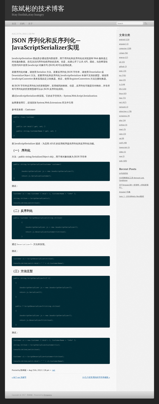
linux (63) (122, 93)
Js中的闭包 (123, 173)
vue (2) (121, 156)
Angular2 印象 (124, 192)
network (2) (123, 107)
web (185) (123, 161)
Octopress (48, 395)
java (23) (122, 80)
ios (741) (122, 75)
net (53, 370)
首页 (14, 23)
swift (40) (123, 143)
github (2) (123, 66)
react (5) (122, 129)
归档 (22, 23)
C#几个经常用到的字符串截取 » (96, 377)
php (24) (122, 120)
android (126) (124, 39)
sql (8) (121, 138)
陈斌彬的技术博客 (38, 8)
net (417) (122, 102)
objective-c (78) (125, 111)
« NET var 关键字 (19, 377)
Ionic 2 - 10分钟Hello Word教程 (131, 196)
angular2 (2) (123, 44)
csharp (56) (123, 53)
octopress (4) (124, 116)
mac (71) (122, 98)
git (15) (122, 62)
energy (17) (123, 57)
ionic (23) (122, 71)
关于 (30, 23)
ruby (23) (122, 134)
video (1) (122, 152)
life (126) (122, 89)
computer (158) (125, 48)
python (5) (123, 125)
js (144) (122, 84)
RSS (145, 23)
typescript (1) (124, 147)
